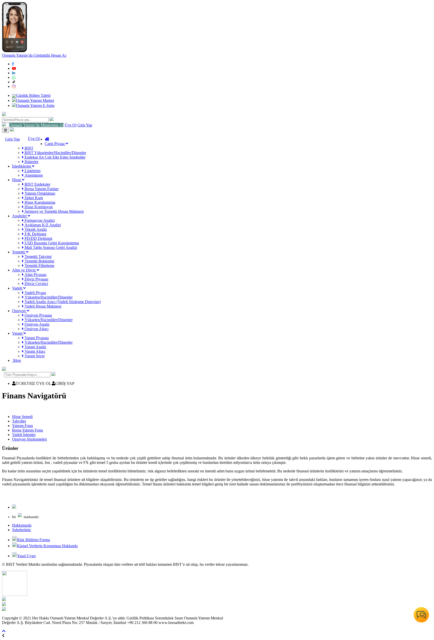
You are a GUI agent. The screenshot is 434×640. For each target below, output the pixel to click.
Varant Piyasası (36, 338)
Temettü (19, 252)
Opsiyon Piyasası (38, 315)
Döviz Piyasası (36, 279)
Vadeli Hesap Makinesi (42, 306)
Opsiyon (19, 311)
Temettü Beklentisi (39, 261)
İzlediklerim (22, 166)
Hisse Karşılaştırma (39, 202)
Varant (17, 333)
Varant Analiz (35, 347)
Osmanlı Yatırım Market (35, 100)
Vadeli (17, 288)
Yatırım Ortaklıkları (39, 193)
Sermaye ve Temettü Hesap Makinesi (54, 211)
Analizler (20, 216)
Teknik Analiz (35, 229)
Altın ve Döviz (24, 270)
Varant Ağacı (34, 351)
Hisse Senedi (22, 416)
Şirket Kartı (33, 198)
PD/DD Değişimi (38, 238)
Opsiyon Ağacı (36, 329)
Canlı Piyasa (55, 143)
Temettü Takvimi (37, 256)
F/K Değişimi (35, 234)
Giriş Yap (84, 125)
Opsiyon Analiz (36, 324)
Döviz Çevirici (36, 283)
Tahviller (19, 421)
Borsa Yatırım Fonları (41, 189)
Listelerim (32, 171)
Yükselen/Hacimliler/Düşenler (48, 297)
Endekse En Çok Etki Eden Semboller (54, 157)
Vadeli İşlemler (24, 435)
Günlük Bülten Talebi (33, 95)
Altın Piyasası (35, 274)
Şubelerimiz (21, 530)
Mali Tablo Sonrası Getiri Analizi (50, 247)
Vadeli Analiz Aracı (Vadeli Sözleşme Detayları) (62, 302)
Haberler (31, 162)
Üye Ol (70, 125)
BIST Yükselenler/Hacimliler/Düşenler (55, 153)
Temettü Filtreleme (39, 265)
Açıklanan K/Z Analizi (42, 225)
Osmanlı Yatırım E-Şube (35, 105)
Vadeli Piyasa (35, 293)
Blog (16, 360)
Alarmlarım (33, 175)
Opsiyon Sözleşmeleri (29, 439)
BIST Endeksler (37, 184)
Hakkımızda (21, 525)
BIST (28, 148)
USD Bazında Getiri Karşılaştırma (51, 243)
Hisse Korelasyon (38, 207)
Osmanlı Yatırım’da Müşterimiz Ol (36, 125)
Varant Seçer (34, 356)
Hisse (17, 180)
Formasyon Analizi (39, 220)
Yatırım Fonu (22, 425)
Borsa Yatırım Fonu (27, 430)
